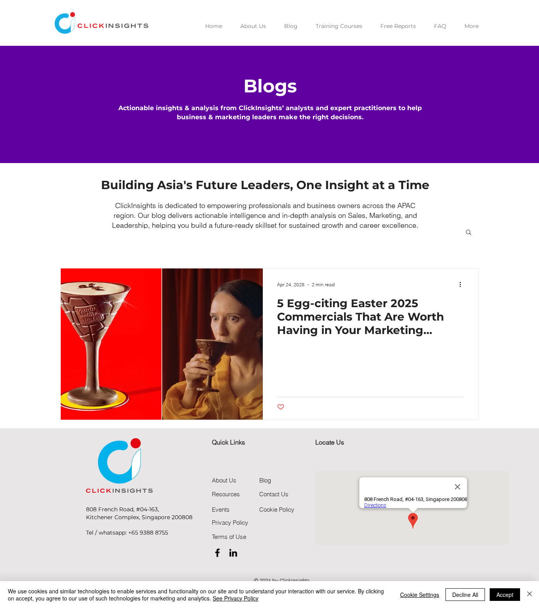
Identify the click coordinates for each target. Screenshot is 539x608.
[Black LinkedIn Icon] (233, 552)
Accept (504, 595)
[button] (468, 233)
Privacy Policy (230, 522)
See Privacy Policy (235, 598)
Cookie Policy (276, 509)
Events (221, 509)
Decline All (465, 595)
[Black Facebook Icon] (217, 552)
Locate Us (329, 442)
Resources (226, 494)
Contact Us (273, 494)
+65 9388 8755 (148, 532)
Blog (265, 480)
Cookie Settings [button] (419, 595)
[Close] (529, 594)
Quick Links (228, 442)
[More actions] (463, 284)
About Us (224, 480)
